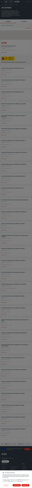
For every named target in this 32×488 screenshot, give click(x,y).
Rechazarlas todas (17, 485)
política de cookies (20, 481)
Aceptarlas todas (25, 485)
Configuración (6, 485)
